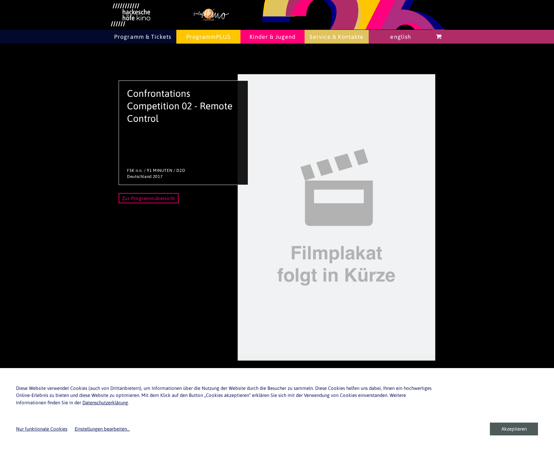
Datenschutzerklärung (105, 402)
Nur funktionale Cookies (41, 429)
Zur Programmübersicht (148, 198)
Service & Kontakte (336, 36)
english (400, 36)
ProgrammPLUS (208, 36)
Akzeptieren (514, 429)
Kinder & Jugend (272, 36)
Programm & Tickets (142, 36)
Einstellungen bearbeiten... (102, 429)
